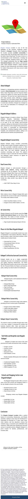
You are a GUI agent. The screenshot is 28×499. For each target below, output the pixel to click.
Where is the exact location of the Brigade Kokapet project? (12, 448)
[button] (14, 448)
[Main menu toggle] (25, 2)
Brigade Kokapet (5, 47)
